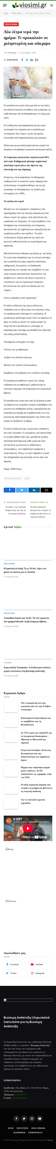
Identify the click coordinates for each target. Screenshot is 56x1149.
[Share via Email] (36, 59)
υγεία (27, 478)
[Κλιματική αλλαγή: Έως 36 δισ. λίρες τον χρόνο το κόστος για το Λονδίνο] (28, 546)
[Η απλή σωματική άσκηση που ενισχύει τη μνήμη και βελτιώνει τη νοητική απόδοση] (11, 788)
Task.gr (50, 1140)
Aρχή (10, 1128)
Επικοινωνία (35, 1133)
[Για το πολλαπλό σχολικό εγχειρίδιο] (11, 803)
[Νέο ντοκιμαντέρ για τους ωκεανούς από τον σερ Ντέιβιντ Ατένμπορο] (11, 706)
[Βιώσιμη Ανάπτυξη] (29, 5)
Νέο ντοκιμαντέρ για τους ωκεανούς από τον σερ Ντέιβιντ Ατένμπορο (36, 706)
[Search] (51, 5)
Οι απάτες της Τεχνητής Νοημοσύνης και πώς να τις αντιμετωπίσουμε (15, 510)
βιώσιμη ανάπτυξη (13, 478)
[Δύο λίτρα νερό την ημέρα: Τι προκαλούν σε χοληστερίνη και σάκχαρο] (28, 83)
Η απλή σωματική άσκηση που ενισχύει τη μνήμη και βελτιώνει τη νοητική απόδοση (36, 787)
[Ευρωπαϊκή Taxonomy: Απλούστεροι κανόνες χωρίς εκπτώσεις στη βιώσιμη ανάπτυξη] (28, 645)
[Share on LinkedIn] (31, 59)
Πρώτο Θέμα (11, 24)
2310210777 (21, 1094)
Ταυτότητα (22, 1128)
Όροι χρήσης (38, 1128)
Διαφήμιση (19, 1133)
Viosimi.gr (12, 53)
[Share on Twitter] (27, 59)
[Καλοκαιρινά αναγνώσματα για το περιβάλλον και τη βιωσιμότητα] (11, 721)
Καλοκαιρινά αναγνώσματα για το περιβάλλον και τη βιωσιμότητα (36, 721)
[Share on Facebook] (22, 59)
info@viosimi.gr (19, 1098)
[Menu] (5, 5)
